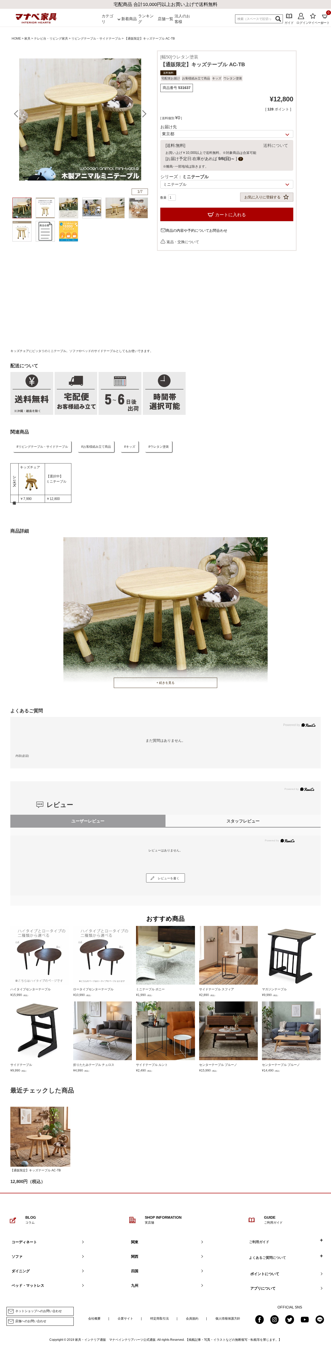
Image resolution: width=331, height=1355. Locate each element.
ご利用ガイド (259, 1242)
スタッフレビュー (243, 821)
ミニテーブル (56, 481)
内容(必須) (22, 755)
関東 (134, 1242)
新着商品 (129, 19)
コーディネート (24, 1242)
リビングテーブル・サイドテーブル (96, 38)
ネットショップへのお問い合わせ (38, 1311)
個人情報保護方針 (227, 1318)
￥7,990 (26, 499)
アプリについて (263, 1288)
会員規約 (192, 1318)
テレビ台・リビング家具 (51, 38)
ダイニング (21, 1271)
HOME (16, 38)
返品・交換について (183, 241)
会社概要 (94, 1318)
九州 (134, 1285)
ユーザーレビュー (87, 821)
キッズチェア (30, 467)
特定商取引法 (159, 1318)
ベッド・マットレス (28, 1285)
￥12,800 (53, 499)
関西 (134, 1256)
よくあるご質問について (267, 1258)
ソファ (17, 1256)
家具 (27, 38)
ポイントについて (264, 1274)
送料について (275, 145)
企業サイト (125, 1318)
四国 (134, 1271)
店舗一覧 (165, 19)
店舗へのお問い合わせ (30, 1321)
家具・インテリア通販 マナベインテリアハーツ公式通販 (115, 1340)
